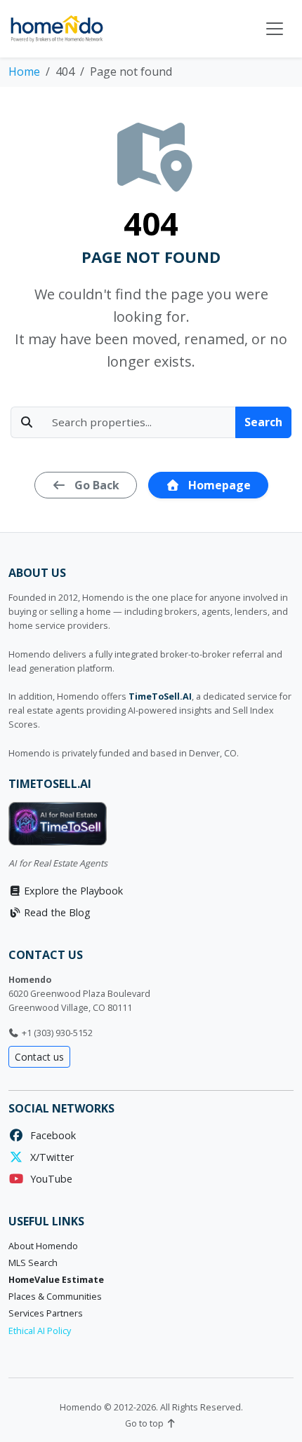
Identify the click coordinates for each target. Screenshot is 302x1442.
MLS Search (33, 1263)
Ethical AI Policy (39, 1331)
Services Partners (45, 1313)
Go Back (95, 485)
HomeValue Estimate (56, 1280)
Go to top (145, 1423)
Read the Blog (56, 912)
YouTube (48, 1178)
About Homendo (43, 1246)
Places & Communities (55, 1296)
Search (263, 422)
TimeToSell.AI (160, 696)
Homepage (218, 485)
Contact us (39, 1056)
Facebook (50, 1135)
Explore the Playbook (72, 890)
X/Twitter (49, 1157)
